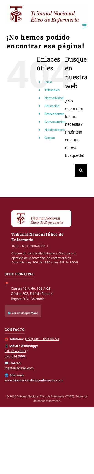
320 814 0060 (15, 356)
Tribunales (52, 90)
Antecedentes (54, 114)
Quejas (49, 137)
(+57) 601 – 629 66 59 (42, 339)
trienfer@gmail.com (19, 368)
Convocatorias (54, 121)
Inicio (48, 82)
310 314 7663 (15, 351)
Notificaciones (54, 129)
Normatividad (54, 98)
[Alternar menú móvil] (84, 25)
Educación (52, 106)
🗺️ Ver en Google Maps (23, 313)
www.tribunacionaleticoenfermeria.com (34, 380)
